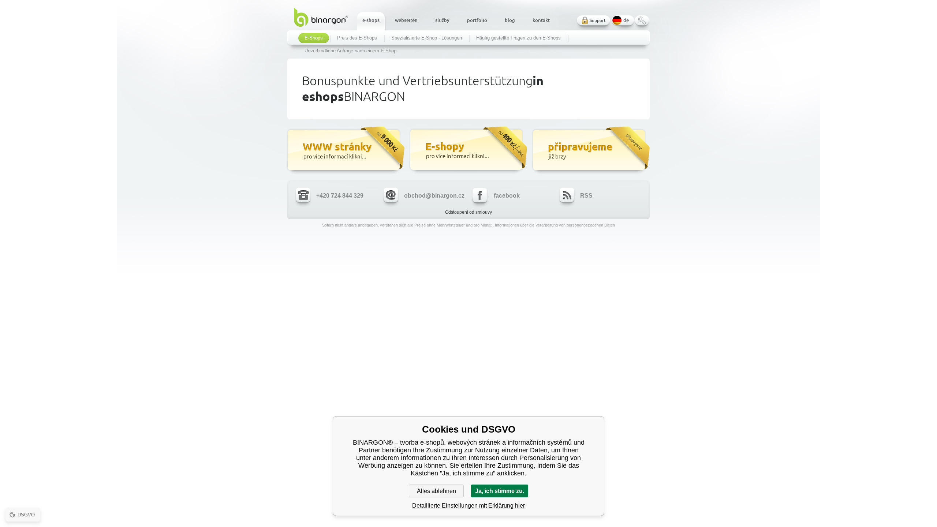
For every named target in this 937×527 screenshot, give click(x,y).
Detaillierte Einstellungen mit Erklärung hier (468, 505)
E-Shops (314, 38)
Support (598, 20)
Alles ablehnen (436, 491)
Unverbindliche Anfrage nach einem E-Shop (350, 50)
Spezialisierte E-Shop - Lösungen (426, 38)
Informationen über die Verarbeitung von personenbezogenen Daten (555, 225)
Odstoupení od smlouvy (468, 212)
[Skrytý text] (344, 151)
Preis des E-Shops (357, 38)
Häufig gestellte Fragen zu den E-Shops (518, 38)
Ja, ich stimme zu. (499, 491)
